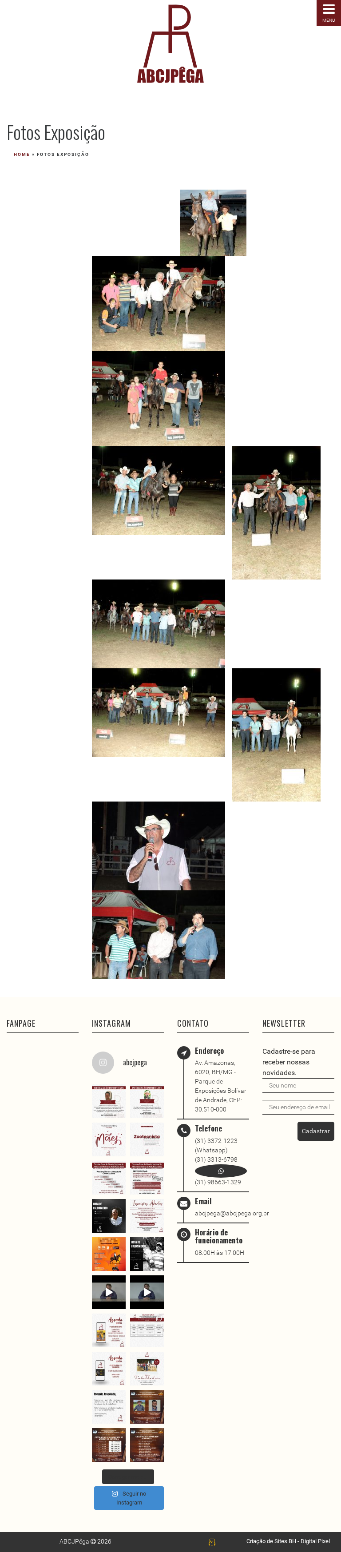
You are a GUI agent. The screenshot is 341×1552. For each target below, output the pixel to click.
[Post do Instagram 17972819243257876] (147, 1407)
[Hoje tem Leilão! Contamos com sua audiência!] (109, 1330)
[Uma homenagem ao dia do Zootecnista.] (147, 1139)
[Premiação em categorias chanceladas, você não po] (109, 1178)
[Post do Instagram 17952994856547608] (147, 1445)
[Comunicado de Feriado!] (109, 1407)
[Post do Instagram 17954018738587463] (109, 1445)
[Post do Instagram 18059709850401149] (147, 1101)
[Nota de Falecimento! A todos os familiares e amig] (109, 1216)
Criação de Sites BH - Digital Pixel (288, 1541)
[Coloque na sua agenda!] (109, 1368)
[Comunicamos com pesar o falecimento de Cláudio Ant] (147, 1254)
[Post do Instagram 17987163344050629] (109, 1101)
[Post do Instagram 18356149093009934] (147, 1368)
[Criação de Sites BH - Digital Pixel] (212, 1542)
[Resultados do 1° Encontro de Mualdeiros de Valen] (147, 1330)
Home (22, 154)
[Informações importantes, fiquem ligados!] (147, 1178)
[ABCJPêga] (170, 43)
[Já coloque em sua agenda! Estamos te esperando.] (109, 1254)
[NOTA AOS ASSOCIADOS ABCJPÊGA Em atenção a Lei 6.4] (109, 1292)
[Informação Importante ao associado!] (147, 1292)
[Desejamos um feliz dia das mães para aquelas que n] (109, 1139)
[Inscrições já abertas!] (147, 1216)
